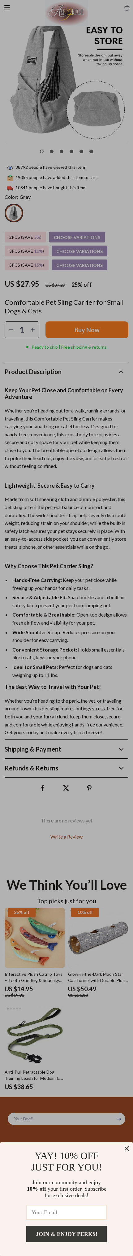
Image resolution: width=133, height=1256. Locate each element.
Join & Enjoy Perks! (66, 1234)
